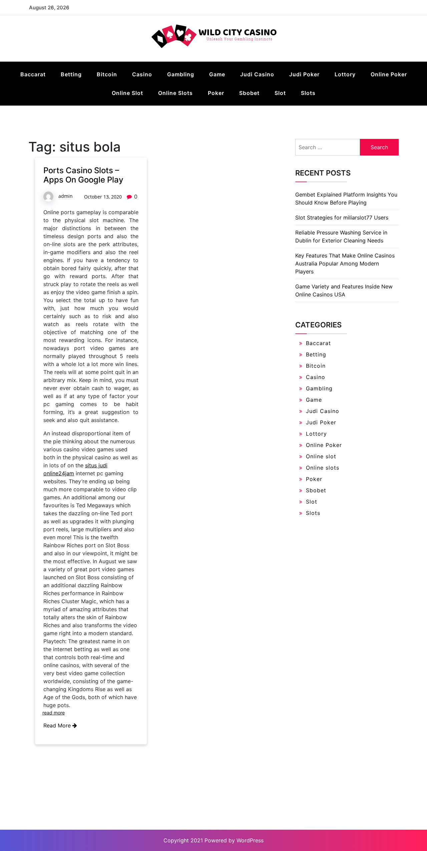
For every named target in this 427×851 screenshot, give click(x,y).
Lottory (345, 74)
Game (217, 74)
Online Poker (389, 74)
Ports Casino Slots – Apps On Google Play (83, 175)
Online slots (175, 93)
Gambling (180, 74)
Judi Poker (304, 74)
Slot (280, 93)
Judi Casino (257, 74)
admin (65, 196)
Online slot (127, 93)
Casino (142, 74)
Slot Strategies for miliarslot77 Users (341, 217)
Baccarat (33, 74)
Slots (308, 93)
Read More (57, 725)
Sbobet (249, 93)
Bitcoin (107, 74)
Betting (71, 74)
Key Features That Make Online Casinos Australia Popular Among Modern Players (345, 263)
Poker (216, 93)
